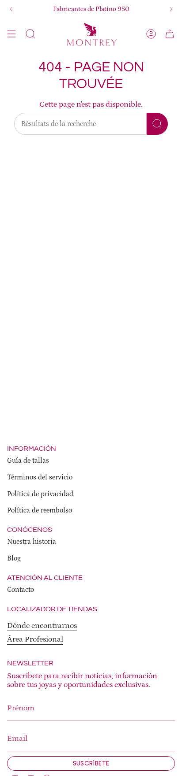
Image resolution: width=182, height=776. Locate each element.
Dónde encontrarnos (42, 625)
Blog (14, 558)
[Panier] (169, 34)
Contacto (20, 590)
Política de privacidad (40, 494)
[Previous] (11, 9)
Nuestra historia (31, 542)
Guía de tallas (28, 460)
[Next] (171, 9)
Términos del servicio (39, 477)
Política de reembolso (39, 510)
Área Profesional (35, 639)
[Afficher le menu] (11, 34)
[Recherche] (157, 124)
